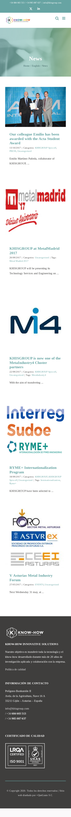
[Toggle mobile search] (57, 18)
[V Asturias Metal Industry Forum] (35, 538)
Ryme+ (12, 483)
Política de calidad (15, 669)
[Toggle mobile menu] (64, 18)
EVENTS (39, 584)
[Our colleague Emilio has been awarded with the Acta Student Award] (35, 107)
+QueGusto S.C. (44, 795)
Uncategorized (24, 151)
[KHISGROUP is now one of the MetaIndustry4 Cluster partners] (35, 320)
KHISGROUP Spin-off (45, 148)
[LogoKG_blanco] (25, 627)
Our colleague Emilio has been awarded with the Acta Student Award (34, 138)
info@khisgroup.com (52, 3)
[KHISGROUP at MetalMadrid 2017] (35, 211)
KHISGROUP (41, 476)
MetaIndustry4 (39, 375)
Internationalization (50, 480)
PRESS (12, 151)
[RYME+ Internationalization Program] (35, 430)
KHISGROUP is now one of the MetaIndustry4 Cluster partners (35, 362)
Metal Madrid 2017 (18, 261)
